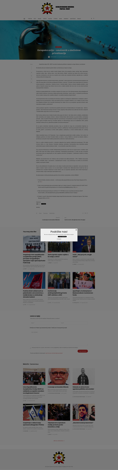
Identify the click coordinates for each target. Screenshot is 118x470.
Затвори (59, 239)
